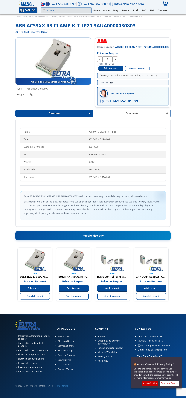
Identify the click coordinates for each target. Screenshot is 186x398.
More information (163, 377)
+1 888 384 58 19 (154, 340)
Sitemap (102, 336)
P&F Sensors (64, 364)
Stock (136, 10)
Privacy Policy (105, 356)
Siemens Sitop (65, 350)
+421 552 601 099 (125, 101)
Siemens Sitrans (66, 345)
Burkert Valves (65, 369)
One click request (137, 68)
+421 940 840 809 (95, 4)
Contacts (162, 10)
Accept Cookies (150, 383)
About (106, 10)
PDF (152, 10)
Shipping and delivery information (109, 342)
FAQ (144, 10)
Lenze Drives (64, 359)
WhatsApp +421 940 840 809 (155, 345)
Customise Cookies (169, 383)
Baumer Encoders (67, 355)
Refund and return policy (110, 347)
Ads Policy (103, 360)
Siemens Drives (66, 341)
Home (96, 10)
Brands (125, 10)
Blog (115, 10)
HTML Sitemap (61, 385)
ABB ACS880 (64, 336)
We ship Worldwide (108, 352)
